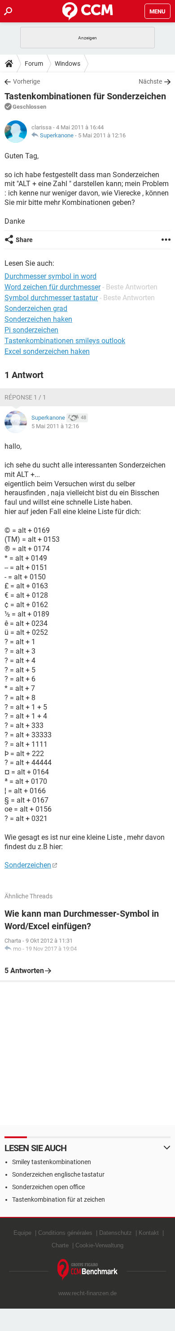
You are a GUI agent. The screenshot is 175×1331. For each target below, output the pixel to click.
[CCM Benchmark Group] (87, 1270)
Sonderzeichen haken (38, 319)
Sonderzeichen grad (35, 308)
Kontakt (149, 1232)
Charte (60, 1245)
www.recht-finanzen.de (87, 1293)
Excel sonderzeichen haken (47, 351)
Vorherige (26, 81)
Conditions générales (65, 1232)
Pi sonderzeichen (31, 330)
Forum (34, 63)
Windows (67, 63)
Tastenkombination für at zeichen (58, 1199)
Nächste (150, 81)
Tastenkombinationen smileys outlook (64, 340)
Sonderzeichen (27, 865)
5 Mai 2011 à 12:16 (102, 135)
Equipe (22, 1232)
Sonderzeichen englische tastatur (58, 1174)
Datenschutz (115, 1232)
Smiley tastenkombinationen (51, 1161)
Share (24, 239)
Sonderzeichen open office (48, 1187)
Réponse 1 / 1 (25, 397)
